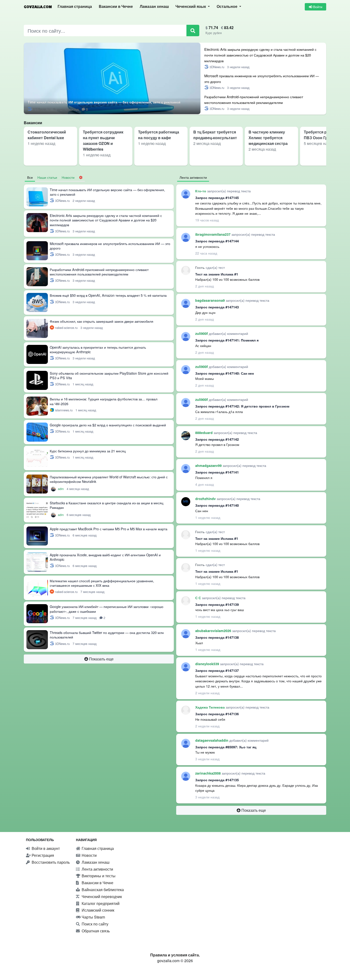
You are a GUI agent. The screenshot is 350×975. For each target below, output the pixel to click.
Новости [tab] (68, 177)
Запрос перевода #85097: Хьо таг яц (225, 747)
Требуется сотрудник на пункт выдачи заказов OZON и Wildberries (103, 140)
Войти (317, 6)
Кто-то (201, 191)
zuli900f (202, 333)
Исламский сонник (97, 910)
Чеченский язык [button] (191, 7)
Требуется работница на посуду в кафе (158, 134)
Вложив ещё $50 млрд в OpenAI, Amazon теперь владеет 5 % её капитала (108, 295)
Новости (89, 855)
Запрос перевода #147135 (217, 779)
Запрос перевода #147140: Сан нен (224, 373)
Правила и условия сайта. (175, 955)
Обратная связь (95, 931)
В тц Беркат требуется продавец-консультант (215, 134)
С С (198, 597)
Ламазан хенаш (154, 7)
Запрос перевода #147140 (217, 505)
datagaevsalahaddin (212, 740)
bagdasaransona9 (210, 300)
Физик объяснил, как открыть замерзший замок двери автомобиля (101, 321)
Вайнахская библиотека (102, 889)
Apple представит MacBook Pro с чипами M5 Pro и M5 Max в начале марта (108, 528)
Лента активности (97, 869)
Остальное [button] (227, 7)
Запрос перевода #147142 (217, 439)
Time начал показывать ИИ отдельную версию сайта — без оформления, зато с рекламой (104, 102)
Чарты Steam (93, 917)
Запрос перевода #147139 (217, 604)
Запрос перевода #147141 (217, 472)
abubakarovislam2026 (213, 630)
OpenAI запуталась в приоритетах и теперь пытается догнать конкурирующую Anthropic (98, 349)
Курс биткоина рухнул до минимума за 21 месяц (88, 450)
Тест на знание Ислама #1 (216, 274)
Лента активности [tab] (193, 177)
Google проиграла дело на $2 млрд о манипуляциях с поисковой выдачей (108, 424)
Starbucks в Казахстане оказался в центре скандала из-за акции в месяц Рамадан (106, 505)
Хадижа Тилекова (210, 707)
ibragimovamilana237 (213, 234)
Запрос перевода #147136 (217, 713)
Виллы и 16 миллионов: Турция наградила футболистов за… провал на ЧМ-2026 (103, 401)
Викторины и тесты (98, 875)
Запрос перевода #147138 (217, 637)
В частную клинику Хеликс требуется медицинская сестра (268, 137)
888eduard (204, 432)
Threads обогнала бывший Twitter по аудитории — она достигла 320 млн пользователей (107, 634)
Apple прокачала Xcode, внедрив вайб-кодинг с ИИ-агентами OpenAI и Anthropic (105, 557)
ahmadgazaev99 (209, 465)
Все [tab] (30, 177)
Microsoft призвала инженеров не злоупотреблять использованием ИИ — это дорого (110, 245)
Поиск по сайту (94, 924)
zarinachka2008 (208, 773)
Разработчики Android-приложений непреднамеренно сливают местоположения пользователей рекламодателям (99, 271)
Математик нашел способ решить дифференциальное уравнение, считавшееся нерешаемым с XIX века (102, 583)
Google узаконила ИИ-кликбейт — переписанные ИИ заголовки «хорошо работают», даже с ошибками (106, 608)
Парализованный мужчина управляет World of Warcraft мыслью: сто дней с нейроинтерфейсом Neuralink (109, 479)
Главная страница (75, 7)
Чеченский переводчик (101, 896)
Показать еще (101, 659)
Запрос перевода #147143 (217, 307)
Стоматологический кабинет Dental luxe (47, 134)
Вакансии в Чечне (116, 7)
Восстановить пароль (50, 862)
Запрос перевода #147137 (217, 670)
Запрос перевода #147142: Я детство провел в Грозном (242, 406)
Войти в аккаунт (45, 848)
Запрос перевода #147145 (217, 197)
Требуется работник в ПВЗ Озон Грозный (324, 134)
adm (61, 488)
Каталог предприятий (100, 903)
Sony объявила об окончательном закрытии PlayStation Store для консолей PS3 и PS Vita (109, 375)
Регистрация (42, 855)
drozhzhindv (206, 498)
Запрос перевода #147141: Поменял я (227, 340)
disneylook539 (207, 663)
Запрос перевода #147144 (217, 241)
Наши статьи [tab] (47, 177)
